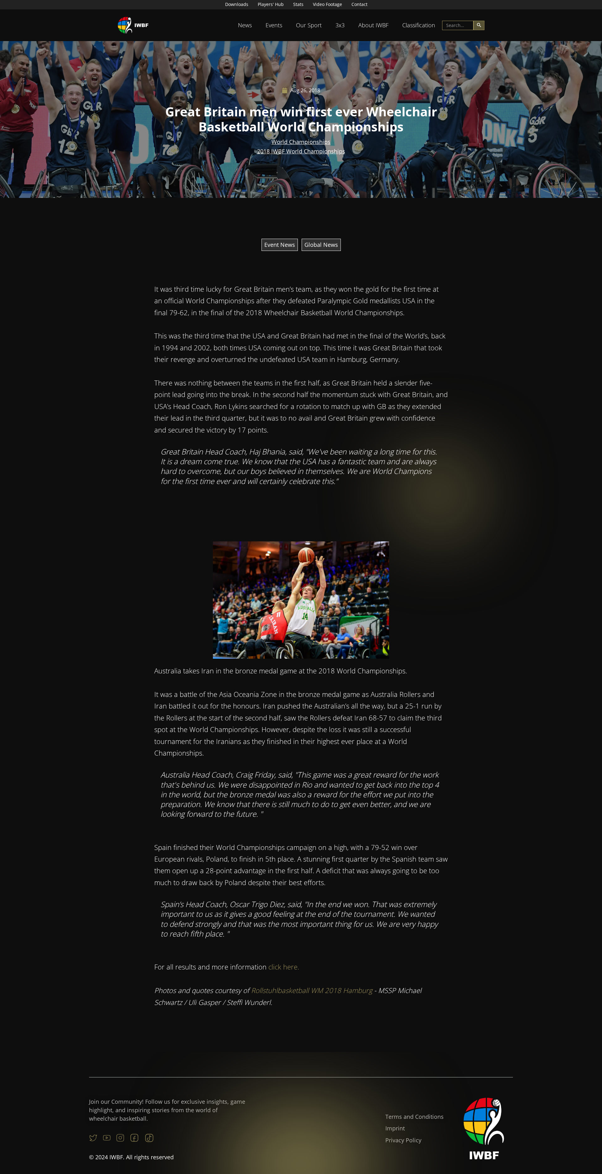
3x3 (340, 25)
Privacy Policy (403, 1140)
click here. (283, 966)
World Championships (301, 142)
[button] (245, 25)
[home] (133, 25)
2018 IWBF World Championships (301, 151)
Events (274, 25)
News (245, 25)
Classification (418, 25)
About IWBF (373, 25)
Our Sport (309, 25)
